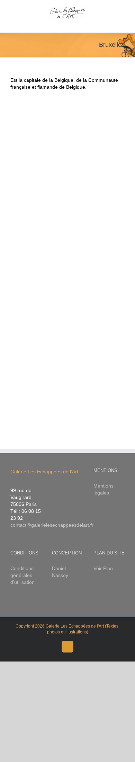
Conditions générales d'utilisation (22, 575)
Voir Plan (103, 568)
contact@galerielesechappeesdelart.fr (51, 525)
